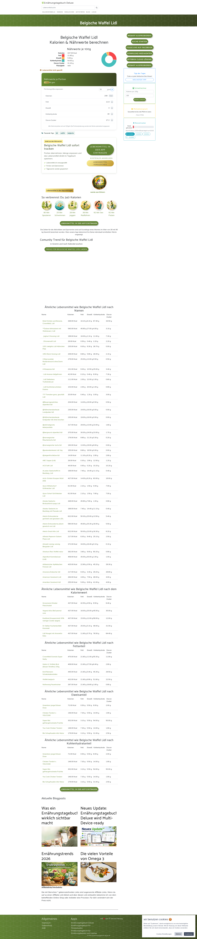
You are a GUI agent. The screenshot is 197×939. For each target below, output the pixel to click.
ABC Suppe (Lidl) (49, 460)
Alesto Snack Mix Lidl (51, 531)
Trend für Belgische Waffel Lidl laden (66, 249)
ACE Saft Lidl (48, 466)
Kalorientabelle (48, 12)
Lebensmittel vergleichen (100, 163)
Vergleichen (69, 12)
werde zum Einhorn (97, 192)
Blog (88, 12)
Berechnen (139, 99)
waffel (63, 133)
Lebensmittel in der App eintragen (100, 149)
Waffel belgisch (48, 679)
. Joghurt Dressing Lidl (51, 336)
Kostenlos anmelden (101, 158)
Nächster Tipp (139, 80)
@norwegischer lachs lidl (52, 445)
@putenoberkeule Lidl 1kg (52, 450)
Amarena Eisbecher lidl (51, 572)
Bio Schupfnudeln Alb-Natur (53, 733)
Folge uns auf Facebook (140, 47)
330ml (139, 134)
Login (94, 12)
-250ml (131, 137)
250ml (131, 134)
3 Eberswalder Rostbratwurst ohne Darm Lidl (53, 361)
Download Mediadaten (139, 53)
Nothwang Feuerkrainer (52, 684)
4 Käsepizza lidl (49, 369)
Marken (60, 12)
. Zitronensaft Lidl (49, 341)
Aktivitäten (80, 12)
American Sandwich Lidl (52, 577)
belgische (71, 133)
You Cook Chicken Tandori (52, 728)
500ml (146, 134)
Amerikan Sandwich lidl (52, 582)
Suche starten (139, 41)
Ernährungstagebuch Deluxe (59, 3)
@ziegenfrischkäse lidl (51, 455)
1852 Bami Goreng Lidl (51, 354)
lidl (57, 133)
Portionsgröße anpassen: (53, 89)
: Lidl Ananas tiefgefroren (52, 374)
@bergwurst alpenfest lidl (52, 432)
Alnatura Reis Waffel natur (53, 552)
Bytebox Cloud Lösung (139, 59)
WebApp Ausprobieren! (140, 35)
